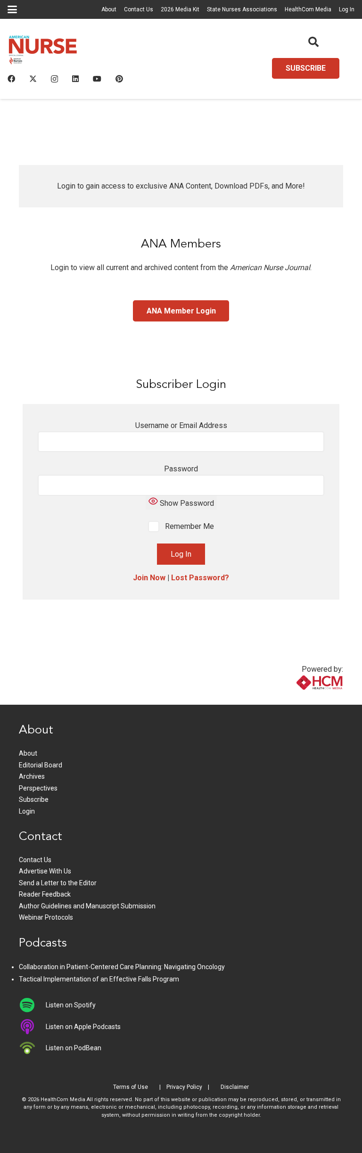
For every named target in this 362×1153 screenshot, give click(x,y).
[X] (33, 78)
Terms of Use (130, 1087)
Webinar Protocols (46, 917)
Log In (346, 9)
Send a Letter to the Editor (58, 883)
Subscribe (34, 799)
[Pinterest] (119, 78)
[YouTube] (97, 78)
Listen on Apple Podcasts (83, 1026)
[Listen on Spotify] (32, 1005)
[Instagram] (54, 79)
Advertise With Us (45, 871)
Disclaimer (235, 1087)
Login (27, 811)
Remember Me (188, 526)
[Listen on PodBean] (32, 1047)
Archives (32, 776)
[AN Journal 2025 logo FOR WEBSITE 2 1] (43, 52)
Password (181, 468)
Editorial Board (40, 765)
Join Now (149, 577)
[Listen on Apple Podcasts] (32, 1026)
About (108, 9)
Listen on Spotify (71, 1005)
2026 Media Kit (180, 9)
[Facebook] (11, 78)
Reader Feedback (45, 894)
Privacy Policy (184, 1087)
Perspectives (38, 788)
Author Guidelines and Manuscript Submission (87, 906)
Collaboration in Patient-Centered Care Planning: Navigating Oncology (122, 967)
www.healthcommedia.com (299, 698)
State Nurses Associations (242, 9)
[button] (12, 9)
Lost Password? (200, 577)
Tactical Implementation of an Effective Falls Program (99, 979)
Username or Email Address (181, 425)
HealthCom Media (308, 9)
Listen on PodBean (73, 1048)
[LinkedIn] (75, 78)
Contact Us (138, 9)
